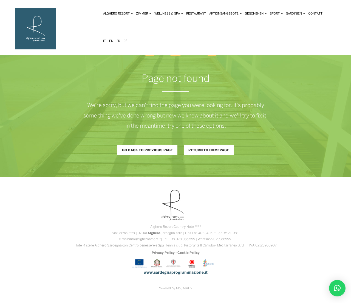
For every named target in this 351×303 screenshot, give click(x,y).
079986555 (222, 239)
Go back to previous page (147, 150)
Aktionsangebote (224, 13)
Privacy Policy (163, 252)
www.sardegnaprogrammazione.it (176, 272)
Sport (275, 13)
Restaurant (196, 13)
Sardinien (294, 13)
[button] (337, 288)
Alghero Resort (117, 13)
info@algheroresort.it (145, 239)
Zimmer (142, 13)
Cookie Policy (188, 252)
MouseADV (184, 288)
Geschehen (254, 13)
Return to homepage (208, 150)
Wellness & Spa (167, 13)
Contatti (315, 13)
